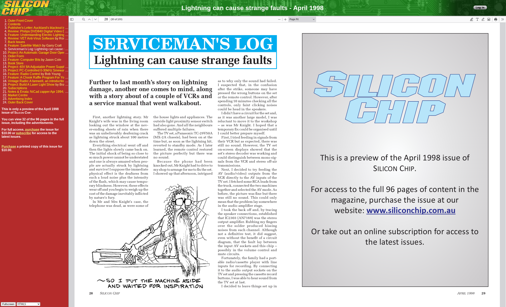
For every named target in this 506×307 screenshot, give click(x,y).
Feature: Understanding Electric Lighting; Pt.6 (40, 35)
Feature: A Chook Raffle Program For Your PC (40, 77)
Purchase (9, 146)
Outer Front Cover (20, 20)
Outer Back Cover (20, 102)
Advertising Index (20, 98)
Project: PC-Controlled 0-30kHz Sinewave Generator (45, 70)
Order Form (16, 56)
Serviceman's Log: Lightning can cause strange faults (45, 49)
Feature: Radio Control (24, 74)
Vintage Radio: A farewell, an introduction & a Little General (49, 81)
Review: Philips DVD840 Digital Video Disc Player (43, 31)
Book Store (16, 63)
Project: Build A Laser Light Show (31, 84)
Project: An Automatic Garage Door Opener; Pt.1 (41, 52)
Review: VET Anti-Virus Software (31, 38)
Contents (14, 24)
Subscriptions (17, 88)
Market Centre (18, 95)
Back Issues (16, 42)
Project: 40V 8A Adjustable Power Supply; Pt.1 (40, 66)
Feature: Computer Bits (24, 59)
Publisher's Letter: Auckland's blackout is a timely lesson (47, 27)
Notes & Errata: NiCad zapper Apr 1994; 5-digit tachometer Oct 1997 (55, 91)
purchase (32, 129)
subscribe (23, 133)
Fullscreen (8, 304)
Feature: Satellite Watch (24, 45)
